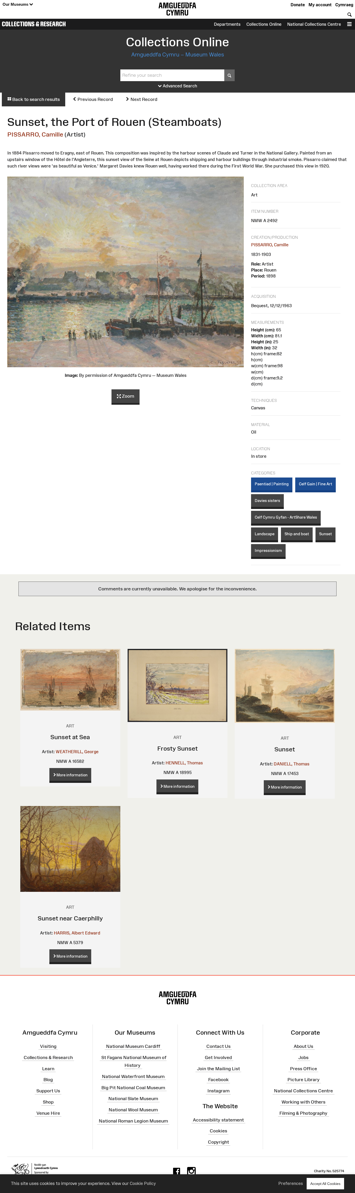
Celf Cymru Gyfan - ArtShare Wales (286, 517)
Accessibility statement (218, 1119)
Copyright (218, 1142)
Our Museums (16, 4)
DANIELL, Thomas (292, 764)
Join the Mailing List (218, 1068)
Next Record (143, 99)
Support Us (48, 1090)
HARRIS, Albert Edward (77, 933)
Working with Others (303, 1102)
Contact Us (218, 1046)
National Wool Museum (133, 1109)
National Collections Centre (314, 24)
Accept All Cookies (325, 1184)
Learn (48, 1068)
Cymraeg (344, 4)
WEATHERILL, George (77, 751)
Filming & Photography (303, 1113)
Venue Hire (48, 1113)
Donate (298, 4)
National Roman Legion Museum (133, 1121)
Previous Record (94, 99)
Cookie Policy (143, 1183)
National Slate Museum (133, 1098)
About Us (303, 1046)
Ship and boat (297, 534)
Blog (48, 1079)
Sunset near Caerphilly (70, 918)
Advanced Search (179, 85)
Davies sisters (267, 500)
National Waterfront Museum (133, 1076)
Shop (48, 1102)
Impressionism (268, 550)
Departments (227, 24)
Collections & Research (34, 24)
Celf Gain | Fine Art (315, 484)
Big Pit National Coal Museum (133, 1087)
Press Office (303, 1068)
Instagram (218, 1090)
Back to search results (35, 99)
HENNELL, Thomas (184, 762)
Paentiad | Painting (272, 484)
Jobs (303, 1057)
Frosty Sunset (177, 748)
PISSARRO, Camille (35, 134)
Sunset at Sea (70, 736)
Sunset (325, 534)
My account (320, 4)
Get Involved (218, 1057)
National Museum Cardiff (133, 1046)
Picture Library (303, 1079)
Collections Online (263, 24)
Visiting (48, 1046)
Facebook (218, 1079)
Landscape (264, 534)
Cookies (218, 1130)
